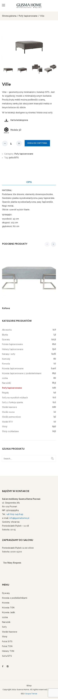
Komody (6, 359)
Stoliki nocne (8, 412)
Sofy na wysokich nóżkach (15, 397)
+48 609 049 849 (14, 514)
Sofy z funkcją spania (12, 402)
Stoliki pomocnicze (11, 417)
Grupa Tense (31, 694)
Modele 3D (16, 130)
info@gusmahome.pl (19, 518)
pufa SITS (14, 157)
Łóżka (5, 378)
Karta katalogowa (19, 120)
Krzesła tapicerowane (13, 368)
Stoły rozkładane (10, 431)
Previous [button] (5, 42)
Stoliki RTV (7, 422)
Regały (5, 393)
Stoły (4, 426)
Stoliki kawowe (9, 407)
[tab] (29, 182)
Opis (29, 182)
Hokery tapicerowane (12, 349)
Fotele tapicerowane (12, 344)
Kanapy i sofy (8, 354)
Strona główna (9, 16)
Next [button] (53, 42)
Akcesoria (7, 330)
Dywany (6, 339)
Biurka (5, 335)
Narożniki (6, 383)
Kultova (6, 308)
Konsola (6, 364)
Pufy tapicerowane (28, 16)
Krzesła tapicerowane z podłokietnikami (21, 373)
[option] (29, 42)
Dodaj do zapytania (37, 143)
